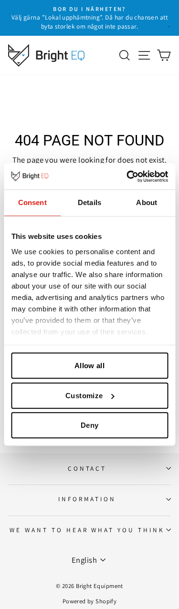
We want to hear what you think (87, 530)
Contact (87, 468)
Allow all (89, 365)
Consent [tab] (32, 202)
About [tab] (146, 202)
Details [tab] (89, 202)
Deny (90, 425)
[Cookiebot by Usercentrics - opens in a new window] (127, 176)
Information (87, 499)
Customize (84, 396)
